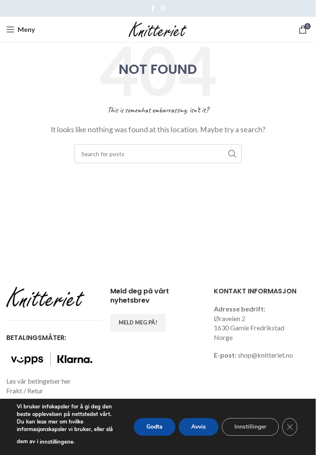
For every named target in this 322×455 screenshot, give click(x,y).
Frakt (14, 391)
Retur (35, 391)
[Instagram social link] (163, 8)
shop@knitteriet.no (265, 355)
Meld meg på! (138, 322)
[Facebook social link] (153, 8)
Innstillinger (250, 427)
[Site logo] (158, 28)
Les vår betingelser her (38, 381)
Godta (154, 427)
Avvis (198, 427)
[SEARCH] (232, 153)
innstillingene (56, 442)
